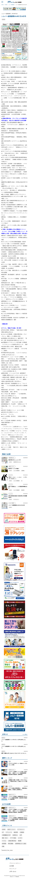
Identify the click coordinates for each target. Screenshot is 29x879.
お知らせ (3, 737)
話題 (9, 761)
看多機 (19, 840)
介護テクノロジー (11, 829)
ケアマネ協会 (13, 837)
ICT (3, 832)
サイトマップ (12, 868)
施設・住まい (5, 837)
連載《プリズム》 (12, 466)
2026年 (3, 829)
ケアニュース (9, 832)
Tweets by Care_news (7, 850)
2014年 (3, 19)
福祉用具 (22, 490)
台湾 (21, 835)
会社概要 (11, 866)
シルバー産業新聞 (16, 470)
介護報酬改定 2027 (6, 835)
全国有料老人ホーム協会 (20, 843)
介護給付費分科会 (12, 840)
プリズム (4, 840)
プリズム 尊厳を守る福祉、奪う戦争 (11, 328)
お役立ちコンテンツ (12, 769)
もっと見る (25, 734)
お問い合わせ (12, 871)
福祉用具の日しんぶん (12, 457)
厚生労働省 (10, 843)
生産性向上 (15, 835)
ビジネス (20, 837)
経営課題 (4, 843)
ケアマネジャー (16, 499)
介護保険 (22, 470)
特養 (3, 846)
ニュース (10, 484)
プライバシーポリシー (15, 863)
